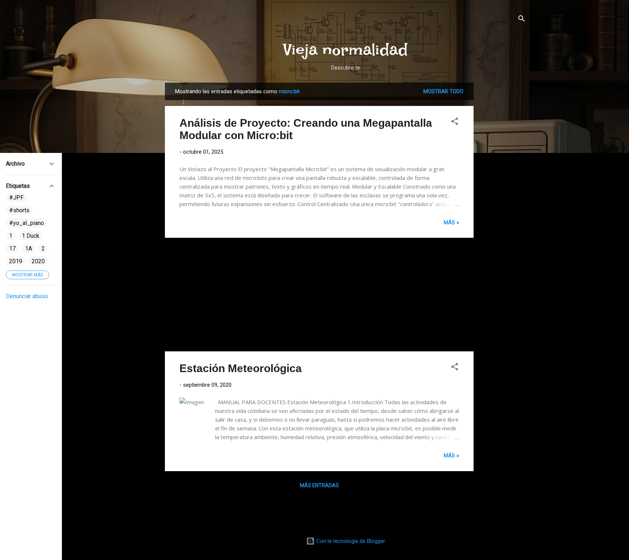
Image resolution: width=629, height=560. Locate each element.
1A (28, 248)
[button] (454, 122)
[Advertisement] (502, 192)
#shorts (19, 210)
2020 (38, 261)
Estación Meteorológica (240, 368)
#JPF (16, 197)
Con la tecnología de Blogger (350, 541)
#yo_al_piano (26, 223)
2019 (15, 261)
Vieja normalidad (346, 49)
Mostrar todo (443, 91)
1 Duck (30, 235)
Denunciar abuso (27, 296)
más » (451, 222)
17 (12, 248)
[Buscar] (521, 20)
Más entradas (319, 485)
